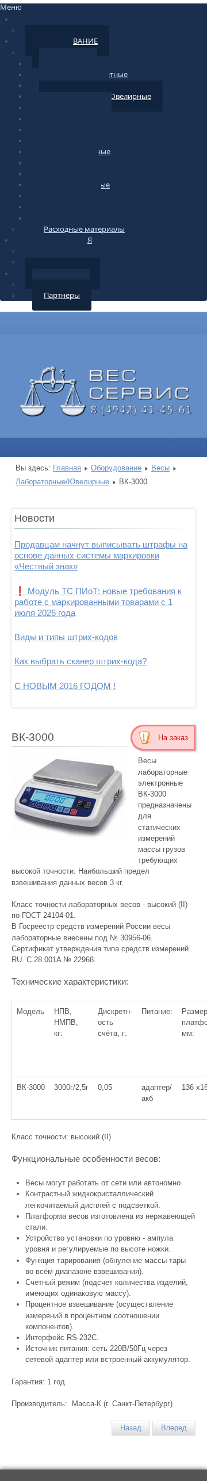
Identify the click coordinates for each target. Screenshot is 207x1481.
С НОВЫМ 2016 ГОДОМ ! (65, 686)
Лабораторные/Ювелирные (62, 481)
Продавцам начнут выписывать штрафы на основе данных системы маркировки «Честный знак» (100, 555)
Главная (67, 468)
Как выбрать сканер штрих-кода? (80, 661)
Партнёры (62, 295)
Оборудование (116, 468)
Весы (160, 468)
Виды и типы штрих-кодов (66, 637)
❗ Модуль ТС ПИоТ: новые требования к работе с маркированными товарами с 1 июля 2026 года (98, 602)
